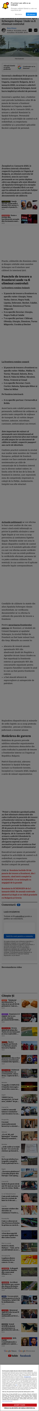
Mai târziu (18, 14)
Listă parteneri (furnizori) (7, 1401)
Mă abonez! (31, 14)
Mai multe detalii (27, 1376)
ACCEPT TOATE (19, 1405)
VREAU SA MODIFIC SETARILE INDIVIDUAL (19, 1408)
